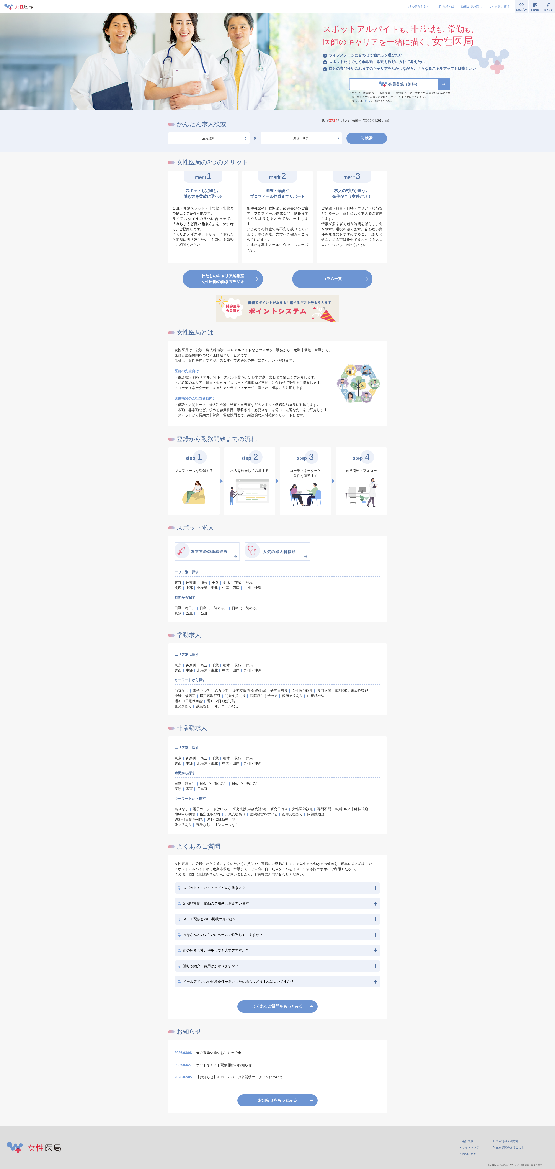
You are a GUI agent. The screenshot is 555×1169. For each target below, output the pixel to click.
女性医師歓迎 (302, 690)
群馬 (249, 582)
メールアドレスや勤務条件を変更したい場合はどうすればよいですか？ (236, 981)
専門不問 (324, 690)
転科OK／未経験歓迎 (351, 690)
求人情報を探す (418, 6)
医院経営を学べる (264, 696)
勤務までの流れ (471, 6)
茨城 (237, 582)
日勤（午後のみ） (246, 608)
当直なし (181, 690)
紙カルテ (221, 690)
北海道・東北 (207, 588)
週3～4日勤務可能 (189, 701)
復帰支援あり (292, 696)
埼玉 (204, 582)
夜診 (178, 613)
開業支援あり (235, 696)
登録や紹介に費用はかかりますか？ (208, 966)
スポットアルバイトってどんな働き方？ (211, 888)
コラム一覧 (332, 279)
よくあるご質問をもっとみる (277, 1006)
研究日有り (279, 690)
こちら (366, 100)
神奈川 (191, 582)
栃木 (226, 582)
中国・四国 (231, 588)
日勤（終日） (185, 608)
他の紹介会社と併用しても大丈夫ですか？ (213, 950)
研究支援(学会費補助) (249, 690)
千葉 (215, 582)
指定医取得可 (210, 696)
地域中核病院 (185, 696)
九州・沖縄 (252, 588)
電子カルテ (201, 690)
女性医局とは (445, 6)
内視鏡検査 (316, 696)
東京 (178, 582)
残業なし (203, 706)
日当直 (202, 613)
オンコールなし (226, 706)
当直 (189, 613)
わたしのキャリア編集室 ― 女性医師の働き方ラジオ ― (222, 279)
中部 (189, 588)
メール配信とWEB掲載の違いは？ (207, 919)
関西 (178, 588)
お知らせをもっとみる (277, 1100)
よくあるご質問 (499, 6)
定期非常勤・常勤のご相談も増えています (213, 903)
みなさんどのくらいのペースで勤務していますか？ (220, 935)
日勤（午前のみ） (213, 608)
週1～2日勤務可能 (221, 701)
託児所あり (183, 706)
